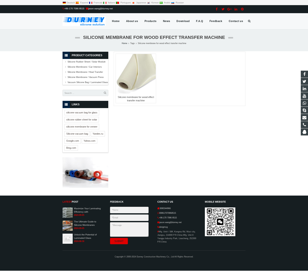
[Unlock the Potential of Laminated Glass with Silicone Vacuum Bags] (68, 243)
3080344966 (165, 208)
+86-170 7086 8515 (74, 8)
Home (124, 43)
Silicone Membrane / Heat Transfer (85, 72)
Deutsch (71, 2)
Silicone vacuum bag (77, 133)
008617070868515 (167, 213)
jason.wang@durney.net (100, 8)
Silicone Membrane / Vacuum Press (86, 77)
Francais (98, 2)
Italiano (111, 2)
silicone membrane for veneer (81, 126)
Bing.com (71, 147)
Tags (132, 43)
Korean (155, 2)
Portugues (126, 2)
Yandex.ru (98, 133)
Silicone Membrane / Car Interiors (85, 67)
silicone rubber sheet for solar (81, 119)
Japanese (141, 2)
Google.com (72, 140)
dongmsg (163, 227)
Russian (179, 2)
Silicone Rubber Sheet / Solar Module (87, 61)
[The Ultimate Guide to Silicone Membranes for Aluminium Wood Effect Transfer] (68, 230)
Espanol (84, 2)
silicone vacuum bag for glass (81, 112)
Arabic (167, 2)
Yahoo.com (89, 140)
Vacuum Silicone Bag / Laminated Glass (88, 82)
